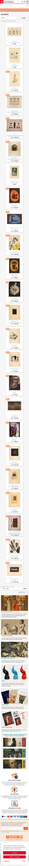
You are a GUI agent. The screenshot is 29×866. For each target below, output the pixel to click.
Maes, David (14, 345)
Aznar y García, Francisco (14, 532)
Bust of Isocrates (14, 182)
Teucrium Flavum (14, 89)
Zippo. (14, 206)
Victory (14, 393)
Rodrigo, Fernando (14, 579)
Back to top (23, 592)
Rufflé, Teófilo (14, 157)
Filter (23, 18)
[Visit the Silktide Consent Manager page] (24, 861)
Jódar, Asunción (14, 485)
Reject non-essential (14, 857)
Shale (14, 580)
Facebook (7, 837)
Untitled (14, 510)
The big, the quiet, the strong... (14, 322)
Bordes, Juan (14, 439)
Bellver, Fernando (14, 205)
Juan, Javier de (14, 251)
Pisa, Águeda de (14, 415)
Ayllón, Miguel (14, 462)
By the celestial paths (14, 463)
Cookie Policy (17, 849)
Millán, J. (14, 134)
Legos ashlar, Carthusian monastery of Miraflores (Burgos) (14, 534)
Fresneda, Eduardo (14, 509)
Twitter (11, 837)
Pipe (15, 229)
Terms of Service (4, 832)
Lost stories (14, 370)
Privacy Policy (21, 831)
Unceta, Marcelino (14, 111)
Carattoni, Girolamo (14, 181)
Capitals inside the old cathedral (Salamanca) (14, 112)
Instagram (21, 837)
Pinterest (18, 837)
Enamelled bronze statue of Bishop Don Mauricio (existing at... (14, 136)
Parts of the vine (14, 65)
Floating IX (14, 346)
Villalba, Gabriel (14, 321)
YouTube (14, 837)
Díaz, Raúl (14, 392)
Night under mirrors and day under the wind (14, 487)
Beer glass (14, 276)
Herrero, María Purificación (14, 368)
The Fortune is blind (14, 253)
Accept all (14, 853)
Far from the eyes (14, 299)
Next (25, 588)
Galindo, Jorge (14, 298)
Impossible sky (14, 416)
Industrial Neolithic (14, 557)
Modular (14, 440)
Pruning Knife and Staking (15, 42)
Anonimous (14, 41)
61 (8, 588)
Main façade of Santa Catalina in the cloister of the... (14, 159)
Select (10, 18)
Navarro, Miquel (14, 555)
